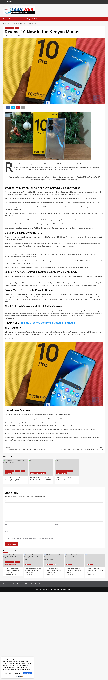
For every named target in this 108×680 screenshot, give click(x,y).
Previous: (25, 448)
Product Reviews (9, 28)
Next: (81, 448)
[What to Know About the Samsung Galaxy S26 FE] (15, 467)
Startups (17, 19)
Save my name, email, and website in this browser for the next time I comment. (30, 538)
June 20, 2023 (17, 35)
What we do (19, 584)
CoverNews (59, 589)
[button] (104, 19)
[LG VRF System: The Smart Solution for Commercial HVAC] (41, 467)
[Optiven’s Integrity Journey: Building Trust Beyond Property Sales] (33, 560)
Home (5, 19)
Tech (17, 28)
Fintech (34, 19)
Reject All (17, 673)
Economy (65, 471)
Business (59, 471)
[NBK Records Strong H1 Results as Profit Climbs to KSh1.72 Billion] (54, 560)
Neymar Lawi (9, 35)
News (11, 19)
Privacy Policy (29, 584)
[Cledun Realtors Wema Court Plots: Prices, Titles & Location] (74, 560)
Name (7, 524)
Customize (8, 673)
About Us (11, 584)
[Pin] (18, 108)
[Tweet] (13, 108)
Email (57, 524)
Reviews (42, 19)
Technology (26, 19)
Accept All (27, 673)
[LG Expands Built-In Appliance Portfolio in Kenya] (67, 467)
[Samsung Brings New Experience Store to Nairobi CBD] (95, 560)
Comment (8, 501)
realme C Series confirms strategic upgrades (48, 322)
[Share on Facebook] (8, 108)
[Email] (23, 108)
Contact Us (38, 584)
